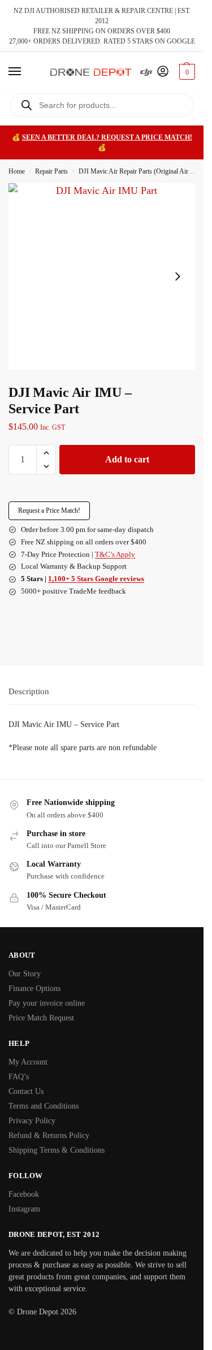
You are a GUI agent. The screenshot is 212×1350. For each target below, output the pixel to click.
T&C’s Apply (115, 554)
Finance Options (34, 988)
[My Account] (163, 72)
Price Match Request (41, 1018)
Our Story (24, 974)
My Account (27, 1062)
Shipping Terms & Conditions (56, 1150)
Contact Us (26, 1091)
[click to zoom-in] (101, 276)
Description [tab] (28, 691)
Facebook (23, 1194)
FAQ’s (18, 1076)
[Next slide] (177, 276)
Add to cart (127, 459)
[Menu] (25, 71)
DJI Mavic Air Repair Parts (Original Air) (135, 171)
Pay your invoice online (46, 1003)
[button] (185, 72)
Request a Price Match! (49, 510)
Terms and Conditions (43, 1106)
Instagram (24, 1209)
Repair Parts (51, 171)
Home (16, 171)
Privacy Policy (31, 1121)
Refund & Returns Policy (48, 1135)
